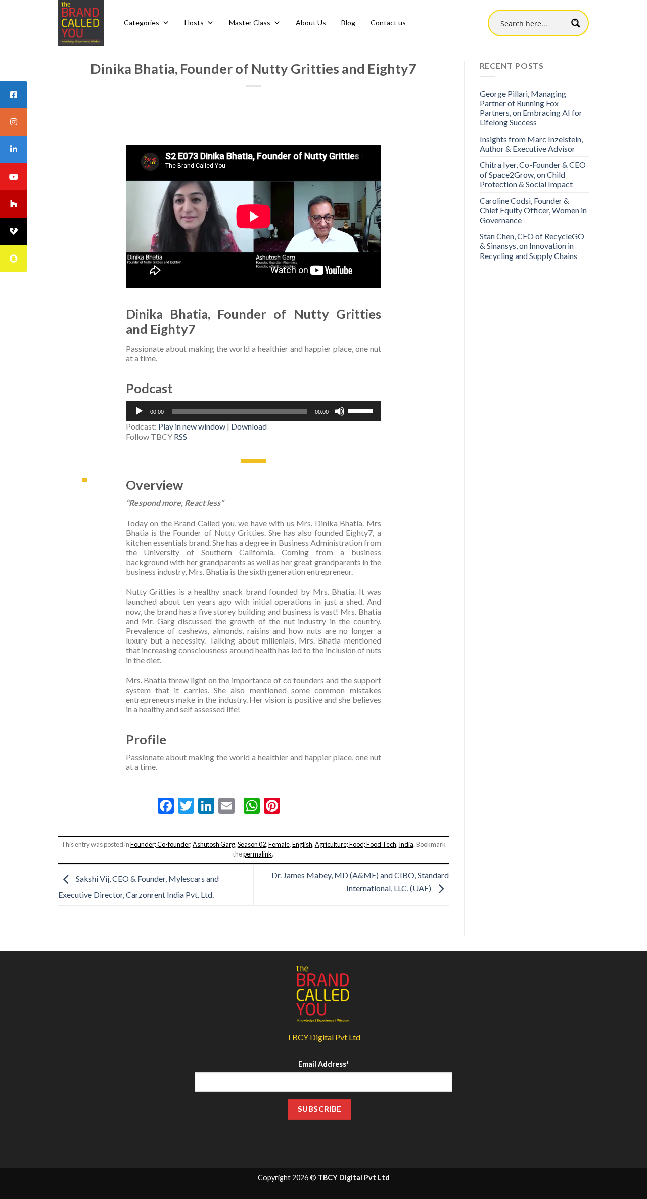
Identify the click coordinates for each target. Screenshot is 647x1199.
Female (279, 844)
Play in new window (191, 426)
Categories (141, 22)
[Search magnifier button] (575, 23)
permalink (257, 854)
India (406, 844)
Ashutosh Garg (214, 844)
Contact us (388, 22)
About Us (311, 22)
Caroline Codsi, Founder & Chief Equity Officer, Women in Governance (533, 210)
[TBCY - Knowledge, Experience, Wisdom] (81, 23)
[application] (253, 411)
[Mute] (340, 411)
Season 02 (252, 844)
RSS (180, 436)
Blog (348, 22)
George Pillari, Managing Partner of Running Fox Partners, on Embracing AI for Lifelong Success (531, 108)
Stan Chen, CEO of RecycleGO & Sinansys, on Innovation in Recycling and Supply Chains (532, 245)
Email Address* (323, 1064)
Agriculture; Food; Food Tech (355, 844)
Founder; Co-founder (160, 844)
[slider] (362, 410)
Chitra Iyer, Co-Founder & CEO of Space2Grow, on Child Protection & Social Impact (533, 174)
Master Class (249, 22)
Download (249, 426)
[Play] (139, 411)
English (302, 844)
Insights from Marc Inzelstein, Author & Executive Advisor (531, 143)
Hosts (194, 22)
